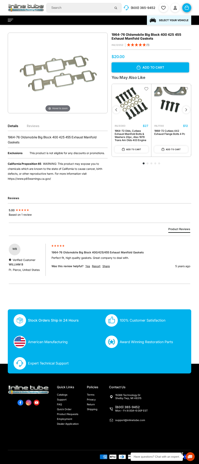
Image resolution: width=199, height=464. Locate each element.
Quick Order (64, 409)
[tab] (179, 230)
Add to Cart (133, 149)
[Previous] (116, 109)
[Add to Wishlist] (146, 89)
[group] (29, 210)
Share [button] (106, 266)
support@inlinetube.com (130, 420)
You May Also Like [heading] (128, 77)
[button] (138, 45)
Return (91, 404)
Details (13, 126)
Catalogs (62, 394)
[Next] (186, 109)
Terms (90, 394)
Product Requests (67, 414)
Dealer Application (68, 423)
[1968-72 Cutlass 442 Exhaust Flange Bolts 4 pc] (171, 103)
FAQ (59, 404)
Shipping (92, 409)
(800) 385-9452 (127, 407)
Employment (64, 418)
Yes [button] (87, 266)
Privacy (91, 399)
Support (61, 399)
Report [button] (96, 266)
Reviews (33, 126)
